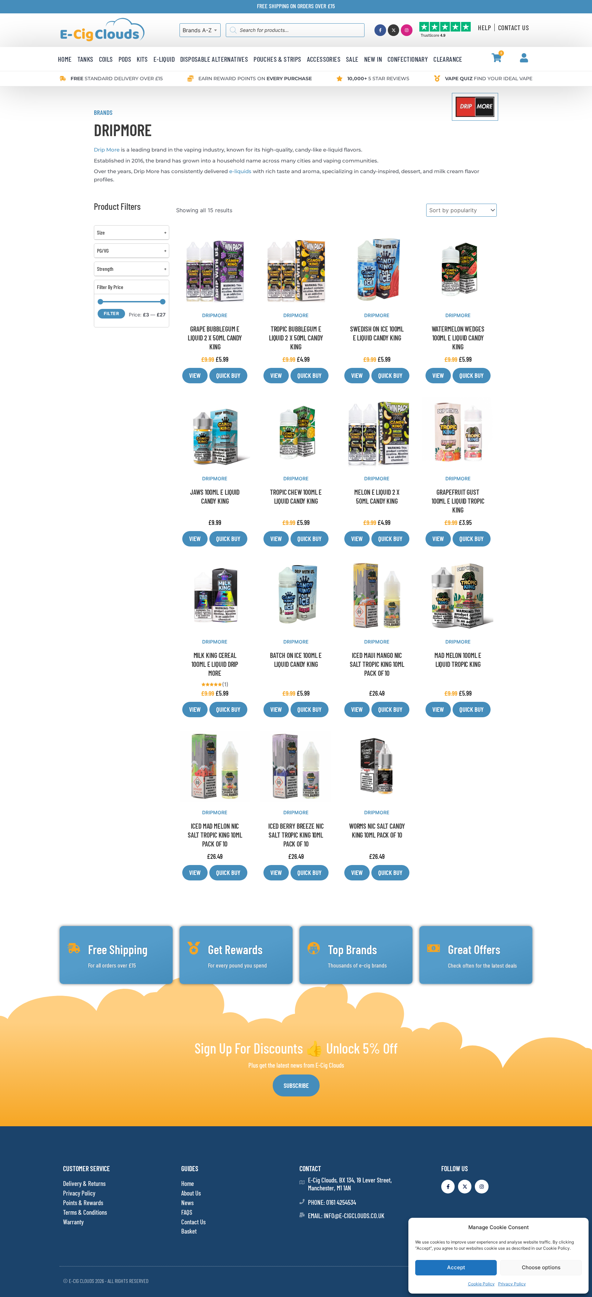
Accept (456, 1267)
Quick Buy (228, 375)
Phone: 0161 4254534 (332, 1202)
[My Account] (524, 57)
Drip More (107, 149)
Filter (111, 313)
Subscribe (296, 1085)
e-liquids (240, 171)
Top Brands (352, 949)
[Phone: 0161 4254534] (302, 1201)
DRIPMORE (214, 315)
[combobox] (200, 30)
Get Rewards (235, 949)
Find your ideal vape (488, 78)
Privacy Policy (512, 1283)
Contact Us (513, 27)
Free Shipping (118, 949)
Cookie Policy (481, 1283)
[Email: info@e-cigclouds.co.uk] (302, 1214)
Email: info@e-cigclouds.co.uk (346, 1216)
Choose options (541, 1267)
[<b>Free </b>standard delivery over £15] (63, 78)
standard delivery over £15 (117, 78)
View (195, 375)
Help (484, 27)
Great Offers (474, 949)
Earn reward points (255, 78)
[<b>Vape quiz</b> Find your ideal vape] (437, 78)
